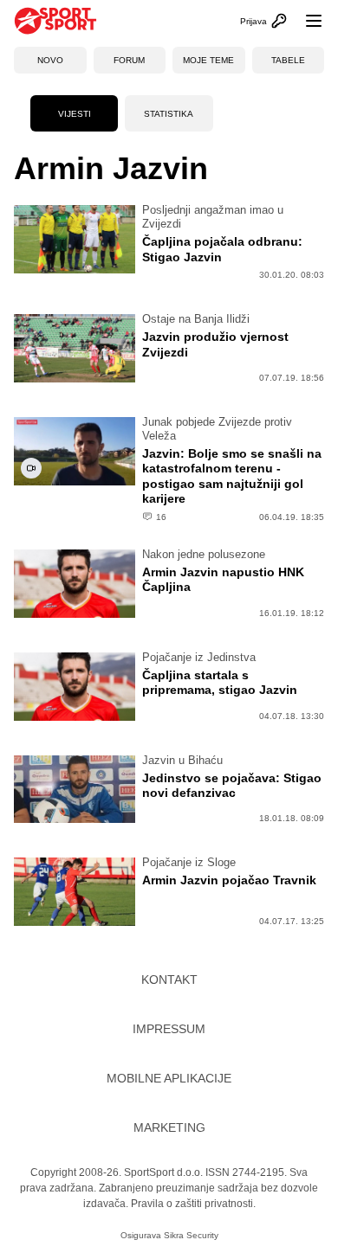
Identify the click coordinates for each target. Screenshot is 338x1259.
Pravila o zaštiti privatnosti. (193, 1204)
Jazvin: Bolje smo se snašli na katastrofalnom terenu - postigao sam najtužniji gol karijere (232, 476)
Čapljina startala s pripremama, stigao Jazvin (219, 682)
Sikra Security (191, 1235)
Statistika (168, 114)
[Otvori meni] (306, 21)
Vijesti (74, 114)
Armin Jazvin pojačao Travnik (229, 880)
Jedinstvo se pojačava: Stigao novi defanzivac (232, 785)
